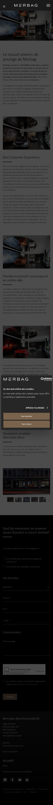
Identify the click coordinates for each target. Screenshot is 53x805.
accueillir (20, 449)
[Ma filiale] (5, 6)
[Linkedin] (27, 780)
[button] (19, 36)
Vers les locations (10, 751)
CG (25, 792)
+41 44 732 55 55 (10, 732)
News (5, 766)
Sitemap (33, 792)
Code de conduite (13, 792)
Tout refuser (27, 424)
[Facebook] (12, 780)
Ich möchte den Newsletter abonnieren (23, 566)
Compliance (43, 789)
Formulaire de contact (12, 735)
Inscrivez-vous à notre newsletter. (17, 771)
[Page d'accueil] (27, 5)
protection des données (27, 684)
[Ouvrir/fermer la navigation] (48, 5)
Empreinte (30, 789)
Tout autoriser (26, 416)
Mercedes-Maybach (18, 80)
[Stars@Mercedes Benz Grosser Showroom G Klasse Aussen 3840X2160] (26, 481)
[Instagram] (5, 780)
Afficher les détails (35, 407)
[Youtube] (20, 780)
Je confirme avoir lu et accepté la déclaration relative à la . (26, 683)
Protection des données (13, 789)
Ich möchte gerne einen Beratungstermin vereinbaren (24, 560)
